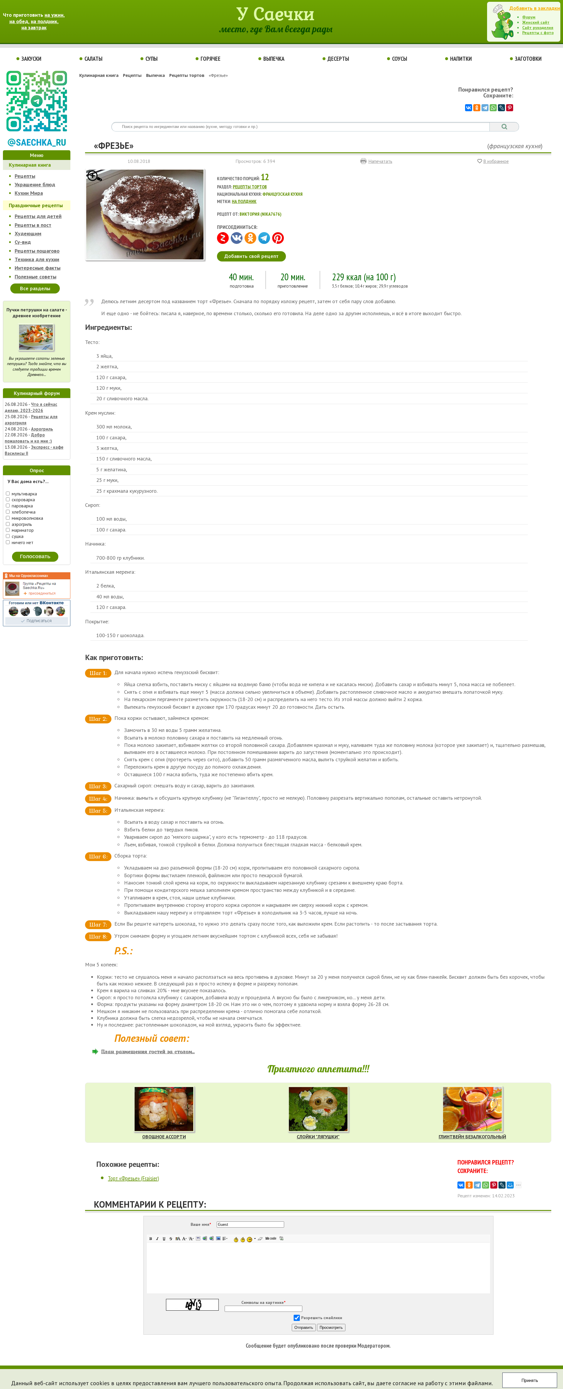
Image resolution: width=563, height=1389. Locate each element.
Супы (151, 59)
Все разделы (35, 288)
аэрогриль (21, 524)
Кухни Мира (29, 193)
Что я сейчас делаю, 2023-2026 (31, 407)
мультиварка (24, 494)
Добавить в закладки (534, 8)
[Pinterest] (509, 107)
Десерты (338, 59)
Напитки (461, 59)
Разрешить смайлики (321, 1317)
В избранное (496, 161)
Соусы (399, 59)
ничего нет (22, 542)
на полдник (44, 21)
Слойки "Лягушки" (318, 1137)
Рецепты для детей (38, 216)
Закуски (31, 59)
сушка (17, 536)
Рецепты (25, 176)
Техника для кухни (37, 259)
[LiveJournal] (501, 107)
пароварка (22, 506)
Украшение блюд (35, 184)
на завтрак (34, 27)
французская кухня (515, 146)
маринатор (22, 530)
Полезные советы (35, 276)
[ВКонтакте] (468, 107)
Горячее (211, 59)
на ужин (54, 14)
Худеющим (28, 233)
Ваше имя (201, 1224)
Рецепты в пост (33, 225)
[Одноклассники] (476, 107)
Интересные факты (37, 267)
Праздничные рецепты (36, 205)
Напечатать (380, 161)
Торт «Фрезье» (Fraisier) (133, 1178)
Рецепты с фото (538, 32)
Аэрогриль (42, 429)
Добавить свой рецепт (251, 256)
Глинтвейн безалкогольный (472, 1137)
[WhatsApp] (493, 107)
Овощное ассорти (164, 1137)
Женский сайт (536, 22)
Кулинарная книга (30, 164)
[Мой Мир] (510, 1185)
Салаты (93, 59)
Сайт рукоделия (537, 27)
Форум (528, 17)
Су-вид (23, 242)
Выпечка (273, 59)
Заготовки (528, 59)
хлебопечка (23, 512)
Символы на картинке (263, 1302)
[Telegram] (485, 107)
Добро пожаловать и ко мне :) (28, 438)
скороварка (23, 499)
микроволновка (27, 518)
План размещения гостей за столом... (148, 1051)
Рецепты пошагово (37, 250)
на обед (18, 21)
